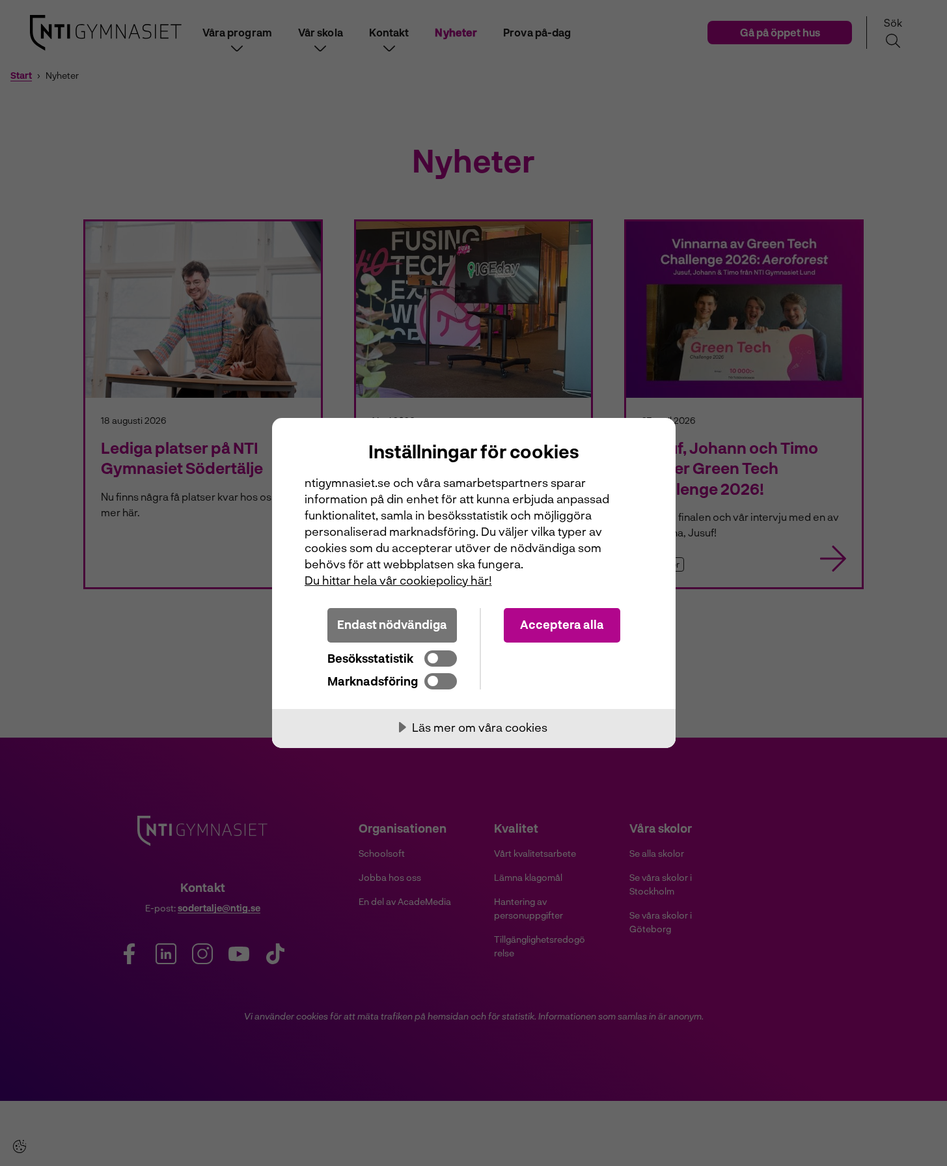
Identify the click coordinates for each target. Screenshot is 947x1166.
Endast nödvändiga (392, 624)
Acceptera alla (562, 624)
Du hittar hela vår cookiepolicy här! (398, 580)
